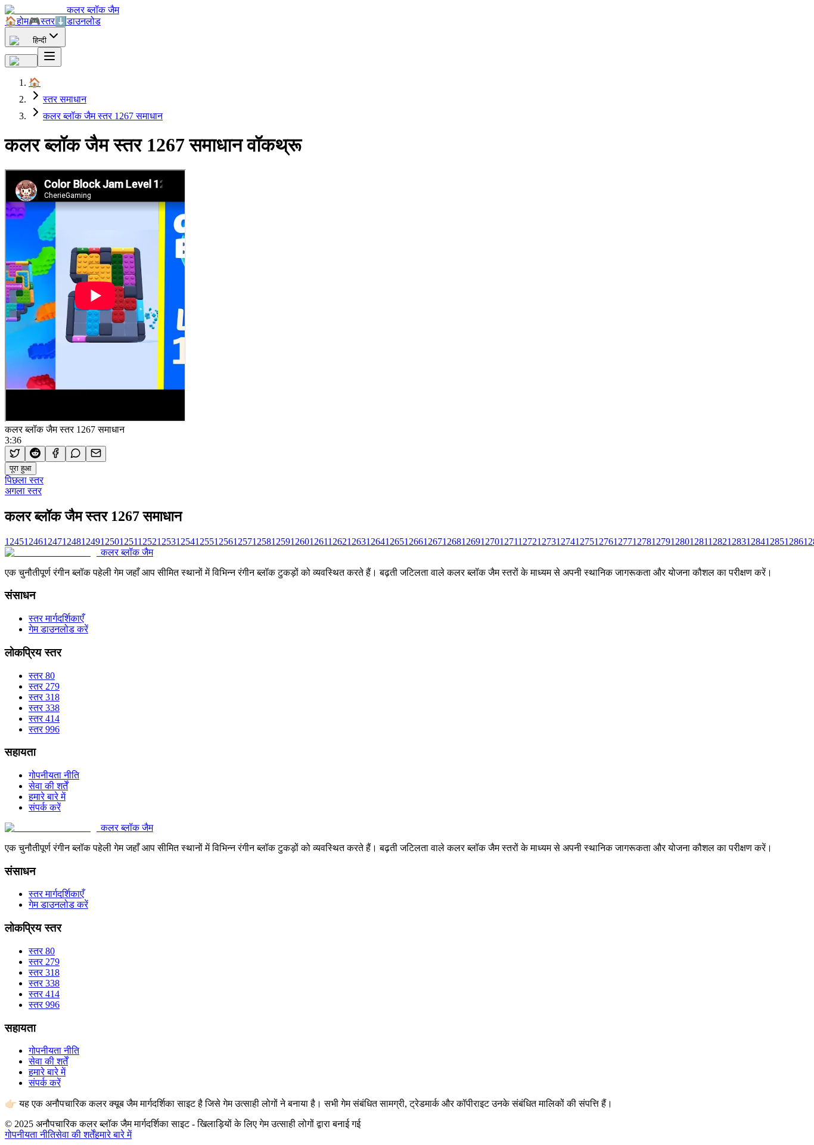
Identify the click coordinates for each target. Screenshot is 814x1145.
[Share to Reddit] (35, 454)
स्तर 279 (44, 686)
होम (17, 21)
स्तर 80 (42, 676)
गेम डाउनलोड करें (58, 629)
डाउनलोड (78, 21)
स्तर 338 (44, 708)
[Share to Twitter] (15, 454)
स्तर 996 (44, 729)
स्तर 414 (44, 718)
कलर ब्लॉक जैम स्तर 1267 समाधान (103, 116)
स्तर (42, 21)
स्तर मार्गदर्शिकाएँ (56, 618)
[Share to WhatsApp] (76, 454)
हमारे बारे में (47, 797)
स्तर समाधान (64, 99)
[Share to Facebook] (55, 454)
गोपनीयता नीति (54, 775)
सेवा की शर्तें (48, 786)
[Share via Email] (96, 454)
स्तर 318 (44, 697)
